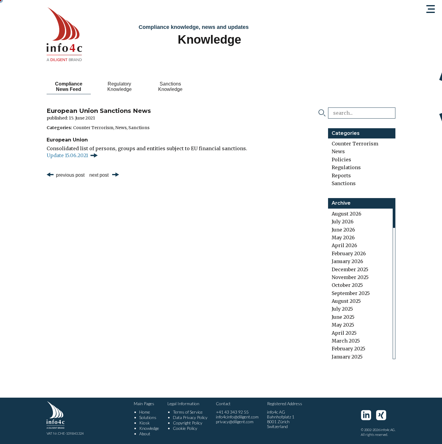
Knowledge (149, 428)
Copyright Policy (187, 422)
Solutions (147, 417)
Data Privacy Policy (190, 417)
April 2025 (344, 333)
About (144, 433)
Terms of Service (188, 412)
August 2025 (346, 301)
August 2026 (346, 214)
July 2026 (343, 222)
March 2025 (346, 341)
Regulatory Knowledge (119, 86)
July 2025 (342, 309)
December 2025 (350, 269)
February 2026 (349, 253)
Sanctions (138, 127)
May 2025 (343, 325)
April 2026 (344, 245)
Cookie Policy (185, 428)
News (121, 127)
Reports (341, 175)
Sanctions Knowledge (170, 86)
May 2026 (343, 237)
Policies (341, 160)
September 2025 (351, 293)
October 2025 (347, 285)
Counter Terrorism (93, 127)
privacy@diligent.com (234, 421)
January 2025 (347, 357)
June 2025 (343, 317)
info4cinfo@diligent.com (237, 416)
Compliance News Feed (68, 86)
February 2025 (348, 349)
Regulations (346, 167)
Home (144, 412)
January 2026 (347, 261)
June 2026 (343, 230)
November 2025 (350, 277)
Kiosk (144, 422)
